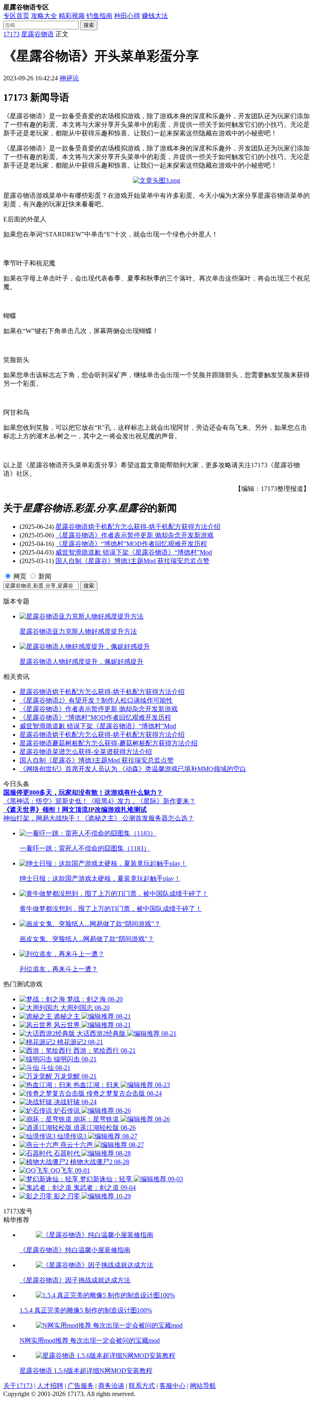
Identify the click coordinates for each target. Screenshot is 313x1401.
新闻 (44, 576)
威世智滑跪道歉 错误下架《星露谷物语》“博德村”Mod (133, 552)
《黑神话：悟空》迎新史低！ (45, 801)
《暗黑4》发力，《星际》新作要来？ (142, 801)
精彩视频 (72, 15)
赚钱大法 (155, 15)
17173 (11, 34)
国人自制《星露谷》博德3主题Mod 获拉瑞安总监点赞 (132, 560)
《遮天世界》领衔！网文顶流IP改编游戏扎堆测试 (75, 809)
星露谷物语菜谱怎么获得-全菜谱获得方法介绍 (86, 751)
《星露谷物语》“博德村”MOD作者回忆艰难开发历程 (131, 543)
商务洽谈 (111, 1385)
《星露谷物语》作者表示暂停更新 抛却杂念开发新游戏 (134, 535)
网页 (19, 576)
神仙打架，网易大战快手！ (42, 818)
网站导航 (203, 1385)
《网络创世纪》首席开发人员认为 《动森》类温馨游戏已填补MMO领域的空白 (133, 768)
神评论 (69, 78)
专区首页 (16, 15)
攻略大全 (44, 15)
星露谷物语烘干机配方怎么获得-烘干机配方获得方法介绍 (137, 526)
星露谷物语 (37, 34)
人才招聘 (50, 1385)
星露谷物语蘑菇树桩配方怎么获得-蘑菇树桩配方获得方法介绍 (109, 743)
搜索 (89, 25)
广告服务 (81, 1385)
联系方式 (142, 1385)
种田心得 (127, 15)
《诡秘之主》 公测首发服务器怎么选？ (138, 818)
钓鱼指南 (99, 15)
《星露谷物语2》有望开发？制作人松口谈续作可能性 (96, 700)
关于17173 (18, 1385)
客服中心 (172, 1385)
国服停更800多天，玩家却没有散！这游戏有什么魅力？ (83, 792)
